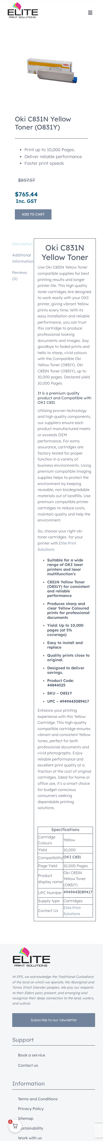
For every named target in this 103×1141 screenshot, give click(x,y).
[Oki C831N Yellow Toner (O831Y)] (51, 71)
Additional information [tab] (21, 258)
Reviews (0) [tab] (19, 275)
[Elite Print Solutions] (22, 4)
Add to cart (33, 214)
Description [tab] (21, 243)
